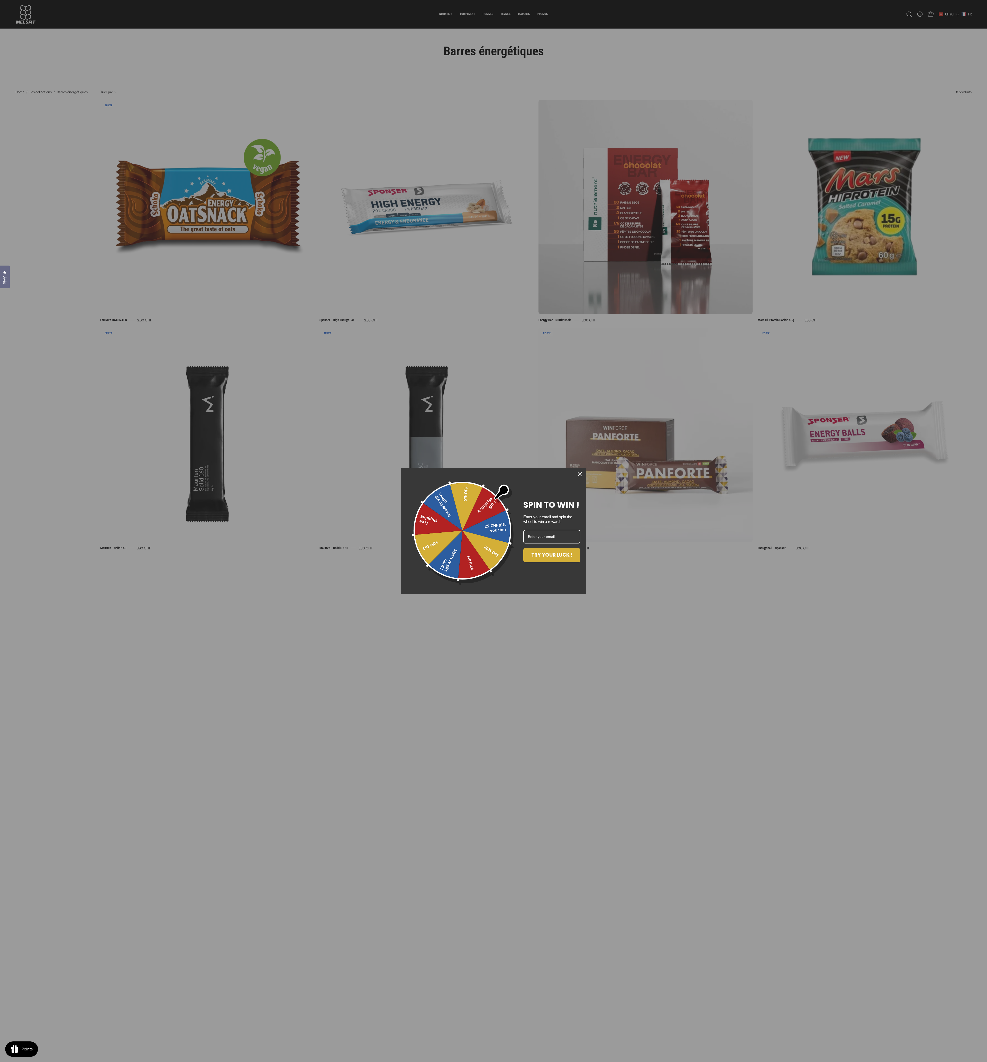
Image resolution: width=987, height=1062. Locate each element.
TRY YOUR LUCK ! (551, 554)
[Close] (580, 474)
